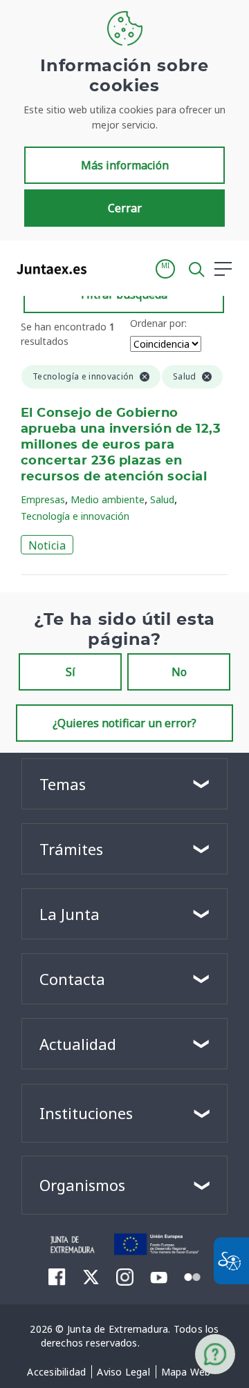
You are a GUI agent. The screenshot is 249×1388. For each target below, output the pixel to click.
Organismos (82, 1184)
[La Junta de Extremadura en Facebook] (57, 1276)
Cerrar (125, 208)
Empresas (43, 499)
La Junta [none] (69, 913)
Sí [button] (70, 671)
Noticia (47, 545)
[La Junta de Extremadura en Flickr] (193, 1276)
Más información (125, 165)
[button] (165, 269)
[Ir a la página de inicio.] (47, 269)
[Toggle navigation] (105, 268)
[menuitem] (56, 1372)
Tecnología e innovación (75, 516)
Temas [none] (62, 783)
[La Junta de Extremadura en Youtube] (159, 1276)
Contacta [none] (72, 978)
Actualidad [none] (77, 1043)
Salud (162, 499)
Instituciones (86, 1113)
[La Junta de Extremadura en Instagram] (125, 1276)
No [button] (179, 671)
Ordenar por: (158, 323)
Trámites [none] (71, 848)
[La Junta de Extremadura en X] (91, 1276)
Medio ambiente (108, 499)
